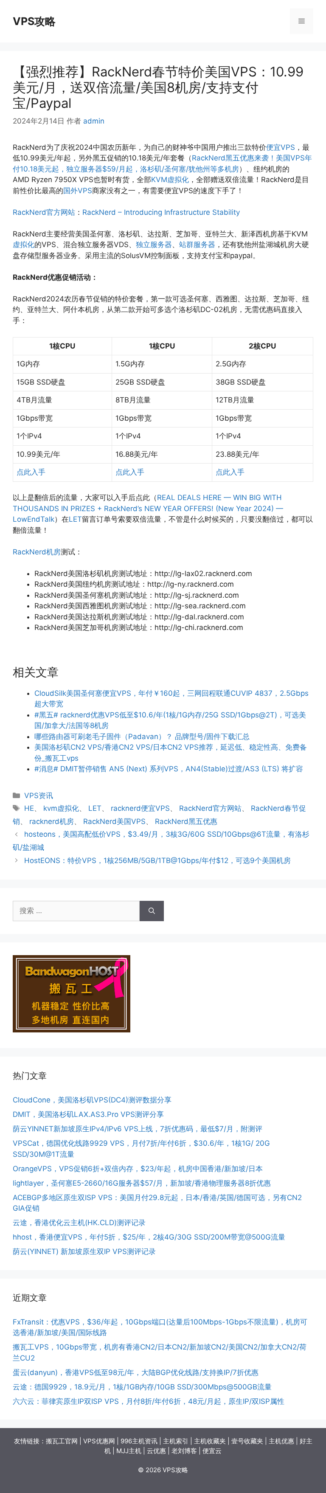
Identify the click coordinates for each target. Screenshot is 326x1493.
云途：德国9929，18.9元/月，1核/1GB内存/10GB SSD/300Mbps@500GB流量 (142, 1387)
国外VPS (77, 190)
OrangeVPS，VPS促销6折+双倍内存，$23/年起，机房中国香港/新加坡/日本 (138, 1168)
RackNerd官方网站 (44, 212)
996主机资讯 (139, 1441)
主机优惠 (281, 1441)
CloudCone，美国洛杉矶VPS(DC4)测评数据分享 (92, 1100)
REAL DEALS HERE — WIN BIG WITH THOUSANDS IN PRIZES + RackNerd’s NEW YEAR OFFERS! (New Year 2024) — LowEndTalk (148, 508)
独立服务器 (154, 244)
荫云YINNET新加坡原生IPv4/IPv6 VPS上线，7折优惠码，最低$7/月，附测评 (137, 1129)
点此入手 (31, 472)
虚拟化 (23, 244)
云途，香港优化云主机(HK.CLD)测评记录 (79, 1222)
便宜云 (212, 1451)
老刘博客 (184, 1451)
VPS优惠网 (99, 1441)
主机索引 (175, 1441)
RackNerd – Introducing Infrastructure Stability (161, 212)
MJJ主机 (128, 1451)
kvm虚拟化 (61, 808)
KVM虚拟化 (170, 179)
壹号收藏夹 (247, 1441)
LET (75, 519)
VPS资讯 (38, 795)
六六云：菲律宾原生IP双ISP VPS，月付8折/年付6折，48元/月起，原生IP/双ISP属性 (148, 1401)
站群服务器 (197, 244)
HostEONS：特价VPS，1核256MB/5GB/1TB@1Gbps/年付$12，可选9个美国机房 (157, 860)
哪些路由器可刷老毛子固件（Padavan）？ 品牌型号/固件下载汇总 (142, 736)
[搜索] (152, 911)
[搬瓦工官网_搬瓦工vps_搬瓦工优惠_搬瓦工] (71, 1030)
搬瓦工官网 (62, 1441)
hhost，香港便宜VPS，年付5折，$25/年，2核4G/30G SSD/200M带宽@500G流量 (149, 1237)
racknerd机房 (51, 821)
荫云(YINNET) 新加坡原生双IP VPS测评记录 (84, 1251)
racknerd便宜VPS (140, 808)
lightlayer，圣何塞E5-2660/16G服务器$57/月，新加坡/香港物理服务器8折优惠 (142, 1183)
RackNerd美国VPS (114, 821)
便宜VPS (280, 147)
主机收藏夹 (210, 1441)
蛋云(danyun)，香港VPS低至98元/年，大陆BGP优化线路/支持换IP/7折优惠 (136, 1372)
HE (29, 808)
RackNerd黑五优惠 (186, 821)
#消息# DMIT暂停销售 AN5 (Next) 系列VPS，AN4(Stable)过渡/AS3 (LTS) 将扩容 (168, 769)
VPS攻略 (34, 21)
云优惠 (156, 1451)
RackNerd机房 (37, 552)
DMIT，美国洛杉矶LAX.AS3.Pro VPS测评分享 (88, 1114)
